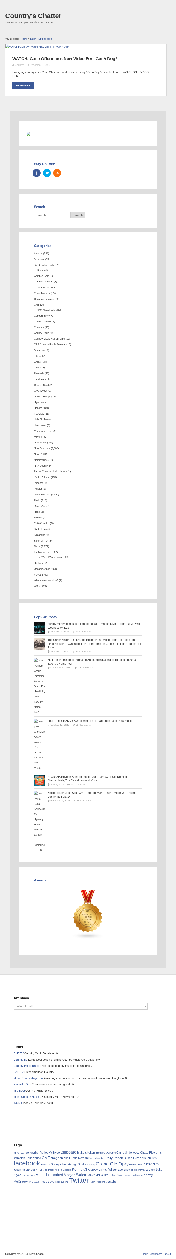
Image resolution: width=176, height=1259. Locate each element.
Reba (37, 511)
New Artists (40, 442)
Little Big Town (42, 419)
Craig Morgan (79, 1158)
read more (23, 85)
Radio (37, 500)
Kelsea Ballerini (63, 1169)
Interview (39, 413)
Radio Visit (40, 506)
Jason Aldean (22, 1169)
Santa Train (40, 529)
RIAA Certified (41, 523)
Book (40, 270)
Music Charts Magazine (28, 1078)
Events (38, 361)
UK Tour (38, 563)
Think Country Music (26, 1097)
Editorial (38, 356)
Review (38, 517)
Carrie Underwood (128, 1152)
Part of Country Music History (50, 471)
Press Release (42, 494)
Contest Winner (42, 321)
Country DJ (21, 1059)
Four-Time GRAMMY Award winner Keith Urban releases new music (90, 720)
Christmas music (43, 299)
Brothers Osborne (106, 1152)
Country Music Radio (27, 1066)
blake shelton (86, 1152)
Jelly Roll (37, 1169)
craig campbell (60, 1158)
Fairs (37, 367)
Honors (38, 408)
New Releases (42, 448)
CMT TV (19, 1053)
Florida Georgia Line (54, 1164)
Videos (37, 574)
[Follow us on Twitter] (47, 173)
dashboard (156, 1254)
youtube (111, 1181)
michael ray (28, 1175)
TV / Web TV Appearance (50, 557)
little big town (138, 1169)
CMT (36, 304)
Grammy (90, 1164)
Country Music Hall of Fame (49, 338)
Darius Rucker (96, 1158)
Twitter (79, 1180)
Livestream (40, 425)
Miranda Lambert (49, 1175)
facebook (27, 1163)
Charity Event (41, 287)
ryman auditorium (133, 1175)
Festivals (39, 373)
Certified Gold (41, 275)
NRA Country (41, 465)
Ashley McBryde (50, 1152)
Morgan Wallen (75, 1175)
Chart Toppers (42, 293)
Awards (38, 253)
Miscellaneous (42, 431)
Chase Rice (147, 1152)
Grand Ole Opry (43, 396)
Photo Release (42, 477)
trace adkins (62, 1181)
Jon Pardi (48, 1169)
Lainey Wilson (108, 1169)
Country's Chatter (33, 15)
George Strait (41, 385)
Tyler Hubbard (97, 1181)
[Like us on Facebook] (37, 173)
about (168, 1254)
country (19, 65)
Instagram (151, 1164)
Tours (37, 546)
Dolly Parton (114, 1158)
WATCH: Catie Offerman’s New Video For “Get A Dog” (64, 58)
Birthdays (39, 259)
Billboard (68, 1152)
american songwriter (26, 1152)
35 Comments (83, 651)
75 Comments (83, 631)
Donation (39, 350)
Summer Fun (41, 540)
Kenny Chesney (85, 1169)
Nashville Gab (22, 1084)
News (37, 454)
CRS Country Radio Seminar (50, 344)
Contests (39, 327)
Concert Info (41, 315)
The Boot (19, 1090)
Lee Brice (124, 1169)
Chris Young (33, 1158)
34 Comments (78, 784)
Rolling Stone (116, 1175)
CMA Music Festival (47, 310)
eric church (149, 1158)
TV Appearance (42, 552)
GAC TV (19, 1072)
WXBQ (37, 586)
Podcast (38, 482)
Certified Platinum (43, 281)
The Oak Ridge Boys (41, 1181)
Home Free (135, 1164)
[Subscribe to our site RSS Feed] (57, 173)
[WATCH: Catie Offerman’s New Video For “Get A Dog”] (37, 46)
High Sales (40, 402)
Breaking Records (44, 265)
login (145, 1254)
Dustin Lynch (132, 1158)
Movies (38, 436)
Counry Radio (41, 333)
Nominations (41, 460)
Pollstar (38, 488)
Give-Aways (41, 390)
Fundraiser (40, 379)
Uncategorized (42, 568)
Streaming (39, 535)
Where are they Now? (46, 580)
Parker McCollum (97, 1175)
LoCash (150, 1169)
